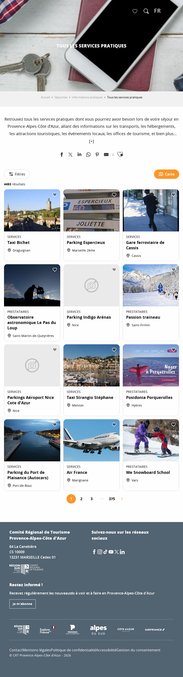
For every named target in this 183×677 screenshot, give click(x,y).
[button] (146, 11)
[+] (91, 141)
